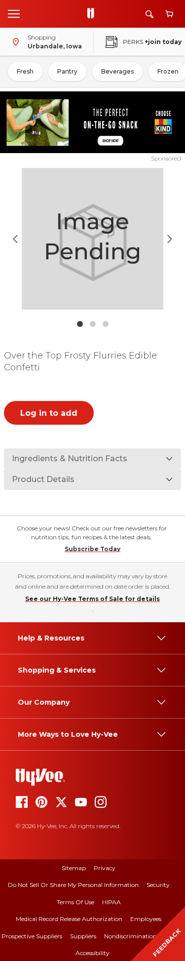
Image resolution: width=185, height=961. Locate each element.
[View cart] (169, 14)
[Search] (149, 14)
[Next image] (170, 239)
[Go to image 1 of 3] (80, 324)
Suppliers (83, 936)
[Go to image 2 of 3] (92, 324)
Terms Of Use (75, 902)
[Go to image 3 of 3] (105, 324)
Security (158, 884)
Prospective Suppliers (31, 936)
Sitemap (74, 868)
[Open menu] (14, 13)
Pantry (67, 71)
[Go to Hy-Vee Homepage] (93, 14)
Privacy (104, 868)
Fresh (25, 71)
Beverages (117, 71)
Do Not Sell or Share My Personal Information (73, 884)
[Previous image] (15, 239)
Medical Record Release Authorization (69, 918)
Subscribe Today (92, 549)
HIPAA (111, 902)
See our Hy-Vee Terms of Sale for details (92, 598)
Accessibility (92, 953)
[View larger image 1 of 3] (92, 238)
